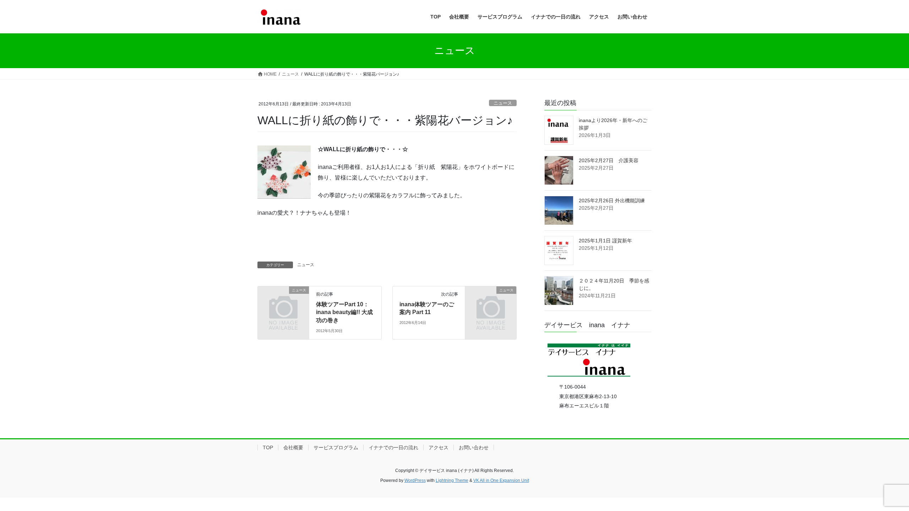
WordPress (415, 480)
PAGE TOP (882, 489)
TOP (268, 447)
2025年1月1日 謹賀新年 (605, 240)
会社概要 (293, 447)
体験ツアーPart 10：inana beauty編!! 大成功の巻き (344, 312)
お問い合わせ (474, 447)
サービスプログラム (336, 447)
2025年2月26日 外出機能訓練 (612, 200)
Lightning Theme (452, 480)
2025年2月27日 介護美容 (608, 160)
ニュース (503, 103)
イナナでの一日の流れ (393, 447)
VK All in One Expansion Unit (501, 480)
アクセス (438, 447)
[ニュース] (283, 302)
